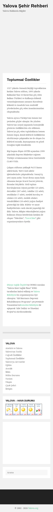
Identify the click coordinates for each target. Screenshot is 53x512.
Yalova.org (33, 508)
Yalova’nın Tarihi (14, 351)
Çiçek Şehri (11, 385)
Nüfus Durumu (13, 375)
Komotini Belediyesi (29, 305)
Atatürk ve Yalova (14, 348)
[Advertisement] (26, 40)
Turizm (9, 378)
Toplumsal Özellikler (15, 358)
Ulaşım (9, 382)
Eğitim (9, 365)
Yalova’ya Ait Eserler (15, 361)
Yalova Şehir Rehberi (25, 5)
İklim (8, 372)
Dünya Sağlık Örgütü (17, 284)
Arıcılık (9, 368)
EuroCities (30, 218)
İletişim (9, 388)
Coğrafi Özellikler (14, 355)
